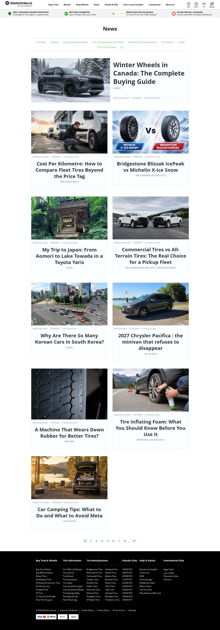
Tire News (40, 42)
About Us (170, 4)
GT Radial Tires (93, 599)
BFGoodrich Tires (94, 572)
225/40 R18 (127, 583)
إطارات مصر (168, 572)
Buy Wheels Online (44, 572)
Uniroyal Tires (111, 593)
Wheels (55, 42)
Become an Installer (149, 569)
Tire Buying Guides (71, 593)
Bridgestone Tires (95, 569)
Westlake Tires (111, 596)
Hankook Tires (111, 569)
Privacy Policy (103, 610)
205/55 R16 (127, 572)
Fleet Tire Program (44, 599)
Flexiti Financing (70, 599)
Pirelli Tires (110, 586)
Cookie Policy (87, 610)
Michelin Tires (111, 579)
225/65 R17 (127, 589)
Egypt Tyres (168, 569)
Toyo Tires (109, 589)
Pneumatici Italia (170, 576)
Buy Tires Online (43, 569)
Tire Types (67, 583)
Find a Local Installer (133, 4)
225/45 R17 (127, 586)
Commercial (154, 4)
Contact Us (144, 572)
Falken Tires (92, 586)
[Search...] (121, 47)
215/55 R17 (127, 579)
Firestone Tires (93, 589)
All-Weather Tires (44, 579)
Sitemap (132, 610)
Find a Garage (146, 579)
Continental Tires (94, 576)
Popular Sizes (129, 560)
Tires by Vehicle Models (73, 589)
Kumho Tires (110, 572)
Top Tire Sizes (146, 589)
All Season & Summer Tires (48, 583)
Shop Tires (53, 4)
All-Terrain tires (43, 586)
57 (134, 541)
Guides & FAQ (111, 4)
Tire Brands (68, 576)
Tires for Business (106, 47)
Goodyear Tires (93, 596)
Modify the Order (147, 583)
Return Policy (145, 586)
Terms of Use (119, 610)
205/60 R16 (127, 576)
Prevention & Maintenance (142, 42)
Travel (181, 42)
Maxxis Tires (110, 576)
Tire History (167, 42)
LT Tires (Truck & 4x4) (45, 596)
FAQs (142, 576)
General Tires (93, 593)
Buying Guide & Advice (75, 42)
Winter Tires (41, 576)
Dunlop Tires (92, 583)
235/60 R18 (127, 596)
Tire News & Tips (70, 596)
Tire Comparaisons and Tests (108, 42)
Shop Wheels (82, 4)
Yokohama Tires (112, 599)
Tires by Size (68, 572)
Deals (96, 4)
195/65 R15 (127, 569)
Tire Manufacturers (97, 560)
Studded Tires (42, 589)
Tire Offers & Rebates (72, 569)
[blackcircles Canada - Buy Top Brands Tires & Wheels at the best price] (21, 5)
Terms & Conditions (69, 610)
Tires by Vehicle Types (73, 586)
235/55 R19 (127, 593)
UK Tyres (167, 579)
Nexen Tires (110, 583)
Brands (67, 4)
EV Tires (39, 593)
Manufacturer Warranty (150, 593)
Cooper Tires (92, 579)
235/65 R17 (127, 599)
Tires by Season (70, 579)
